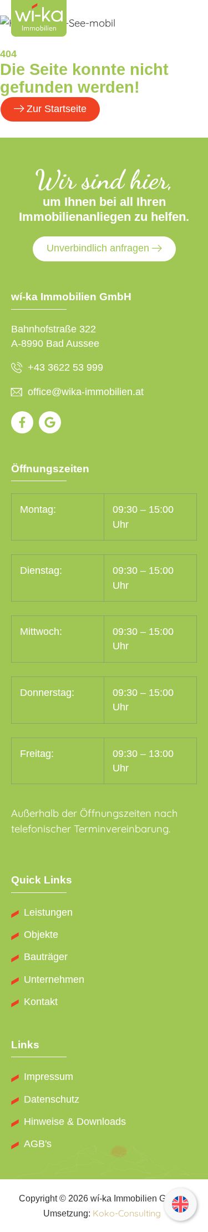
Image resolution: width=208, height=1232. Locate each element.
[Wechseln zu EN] (180, 1204)
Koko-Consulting (127, 1213)
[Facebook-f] (22, 422)
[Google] (50, 422)
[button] (187, 20)
